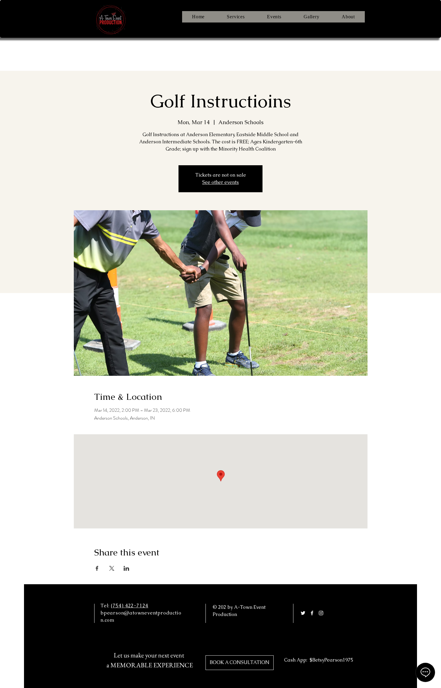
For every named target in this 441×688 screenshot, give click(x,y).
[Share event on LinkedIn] (126, 568)
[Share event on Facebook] (97, 568)
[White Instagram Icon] (321, 613)
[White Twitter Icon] (303, 613)
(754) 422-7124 (129, 606)
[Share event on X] (112, 568)
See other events (220, 182)
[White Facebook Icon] (312, 613)
